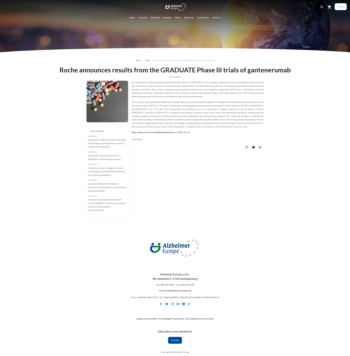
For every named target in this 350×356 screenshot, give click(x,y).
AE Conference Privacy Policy (200, 318)
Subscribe (175, 340)
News (132, 17)
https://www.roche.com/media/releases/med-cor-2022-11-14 (160, 132)
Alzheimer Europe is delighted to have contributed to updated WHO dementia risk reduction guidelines (106, 171)
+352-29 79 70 (166, 284)
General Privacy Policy (147, 318)
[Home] (174, 7)
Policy (178, 17)
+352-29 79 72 (187, 284)
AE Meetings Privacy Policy (172, 318)
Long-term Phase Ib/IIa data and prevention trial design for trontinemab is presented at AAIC (107, 187)
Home (138, 60)
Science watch (137, 139)
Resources (189, 17)
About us (216, 17)
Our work (142, 17)
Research (167, 17)
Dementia (155, 17)
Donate (340, 7)
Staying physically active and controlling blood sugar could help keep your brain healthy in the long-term (107, 143)
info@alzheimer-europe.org (178, 290)
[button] (322, 8)
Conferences (203, 17)
